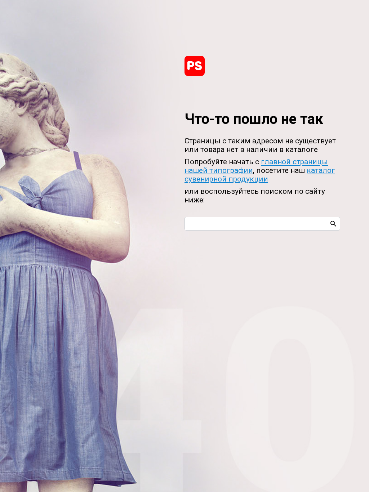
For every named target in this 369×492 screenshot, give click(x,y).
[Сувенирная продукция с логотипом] (194, 66)
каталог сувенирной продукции (259, 174)
